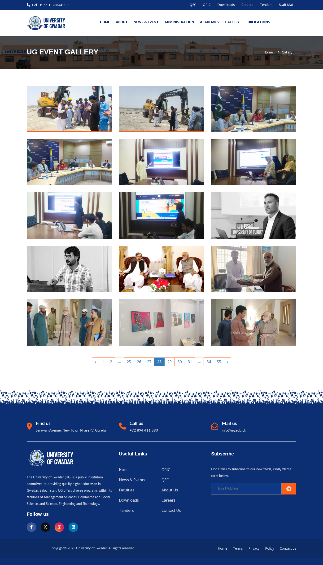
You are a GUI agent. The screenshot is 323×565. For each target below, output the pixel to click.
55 (219, 361)
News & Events (132, 479)
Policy (269, 548)
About (122, 22)
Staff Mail (286, 4)
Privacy (254, 548)
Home (268, 52)
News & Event (146, 22)
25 (129, 361)
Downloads (226, 4)
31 (190, 361)
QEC (193, 4)
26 (139, 361)
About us (170, 490)
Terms (238, 548)
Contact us (171, 510)
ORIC (207, 4)
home (105, 22)
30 (180, 361)
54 (209, 361)
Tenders (266, 4)
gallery (287, 52)
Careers (247, 4)
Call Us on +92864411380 (51, 5)
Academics (209, 22)
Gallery (232, 22)
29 (169, 361)
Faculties (126, 490)
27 (149, 361)
